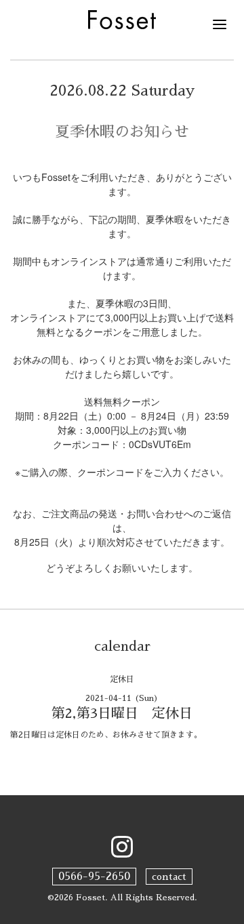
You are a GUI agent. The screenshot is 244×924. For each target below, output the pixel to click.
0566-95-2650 (94, 876)
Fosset (90, 897)
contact (169, 876)
